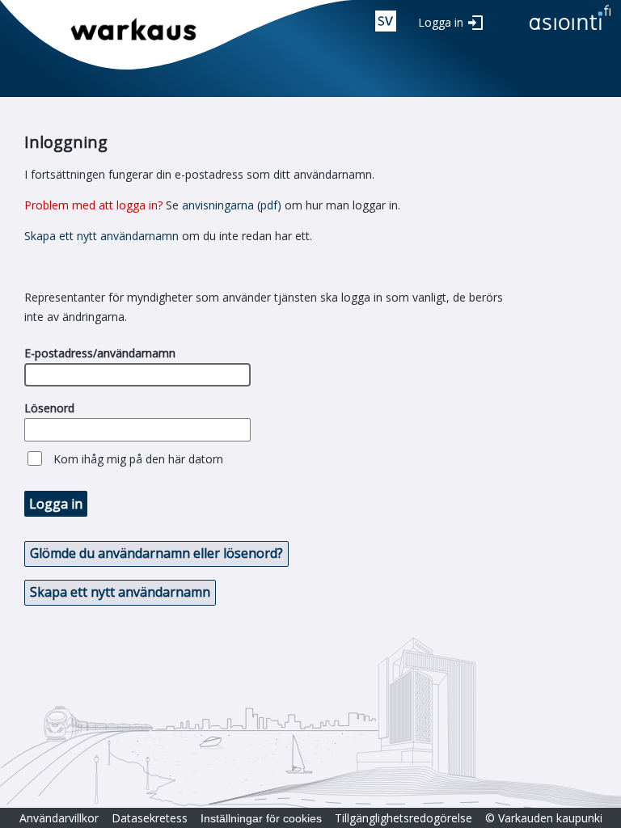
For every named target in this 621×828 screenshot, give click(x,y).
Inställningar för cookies (261, 818)
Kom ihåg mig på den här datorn (138, 459)
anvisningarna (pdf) (231, 205)
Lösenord (49, 408)
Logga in (440, 22)
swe (385, 21)
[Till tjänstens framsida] (570, 31)
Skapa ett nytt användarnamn (101, 235)
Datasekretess (150, 818)
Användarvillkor (59, 818)
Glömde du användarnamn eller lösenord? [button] (156, 553)
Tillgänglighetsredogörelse (403, 818)
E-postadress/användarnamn (99, 353)
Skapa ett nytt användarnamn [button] (120, 592)
